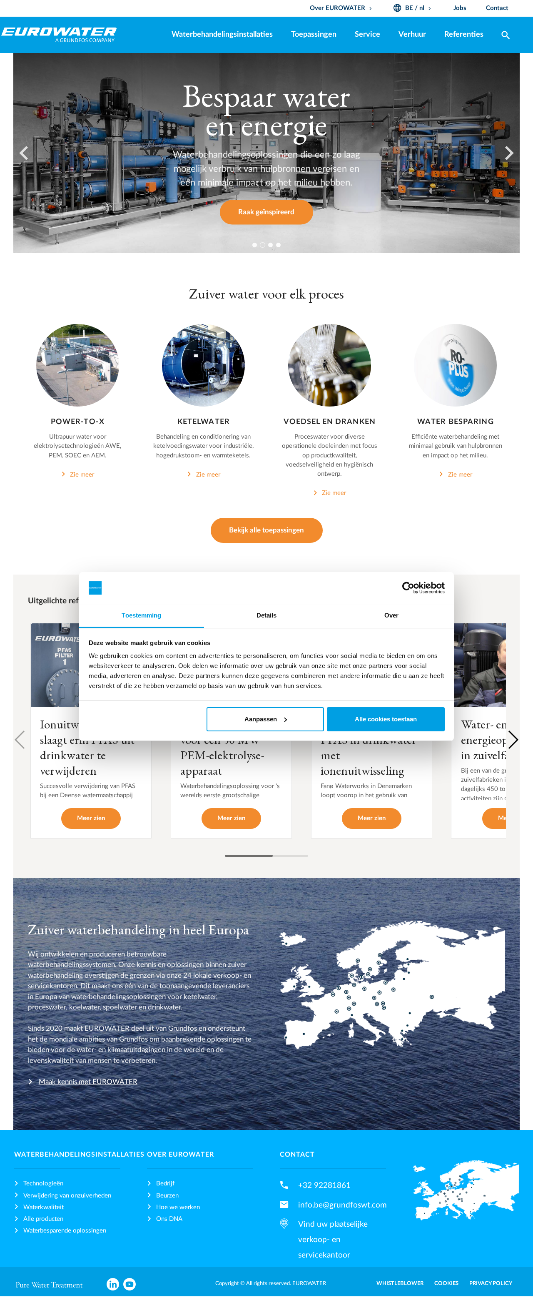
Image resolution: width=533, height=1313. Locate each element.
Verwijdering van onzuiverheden (67, 1195)
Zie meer (82, 475)
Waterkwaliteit (43, 1207)
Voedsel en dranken (330, 422)
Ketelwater (203, 422)
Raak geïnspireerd (266, 212)
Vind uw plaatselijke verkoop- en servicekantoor (333, 1239)
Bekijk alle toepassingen (266, 530)
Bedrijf (165, 1183)
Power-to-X (78, 422)
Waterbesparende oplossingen (64, 1231)
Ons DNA (169, 1219)
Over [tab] (391, 615)
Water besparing (455, 422)
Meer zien (91, 818)
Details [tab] (267, 615)
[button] (512, 740)
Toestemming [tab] (141, 615)
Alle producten (43, 1219)
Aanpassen (260, 719)
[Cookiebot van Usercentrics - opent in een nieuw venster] (408, 588)
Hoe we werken (178, 1207)
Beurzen (167, 1195)
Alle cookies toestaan (386, 719)
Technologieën (43, 1183)
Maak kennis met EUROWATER (88, 1081)
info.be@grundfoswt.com (342, 1205)
